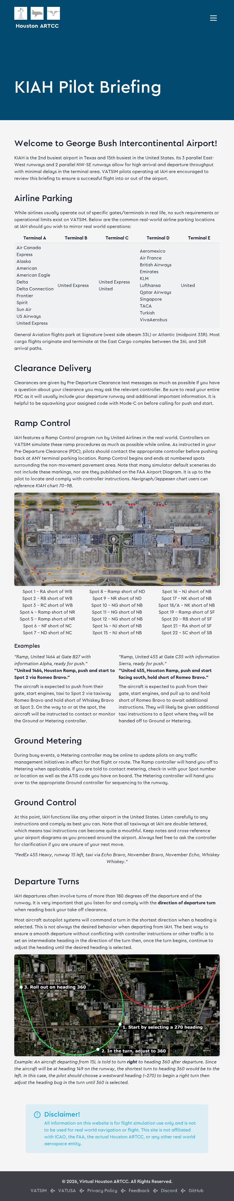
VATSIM (39, 1190)
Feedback (139, 1190)
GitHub (196, 1190)
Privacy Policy (102, 1190)
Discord (169, 1190)
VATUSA (67, 1190)
